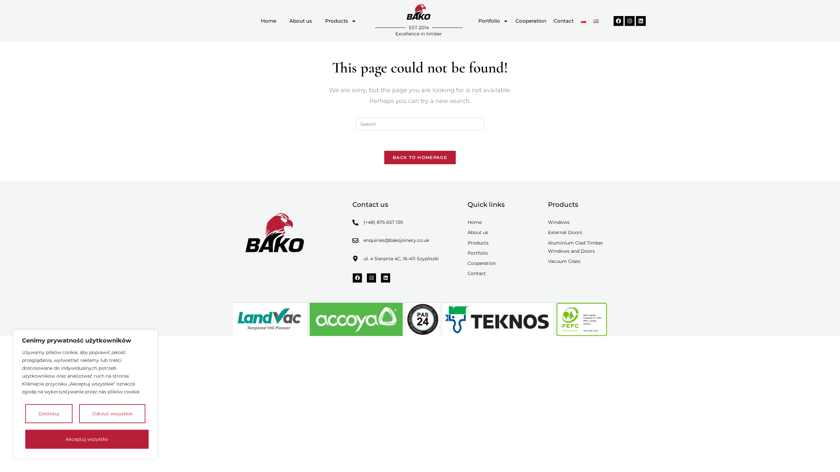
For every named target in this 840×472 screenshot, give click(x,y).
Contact (564, 21)
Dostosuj (48, 414)
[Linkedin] (641, 21)
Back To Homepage (420, 157)
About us (300, 21)
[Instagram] (629, 21)
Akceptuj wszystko (87, 439)
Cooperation (530, 21)
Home (268, 21)
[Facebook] (618, 21)
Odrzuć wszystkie (112, 414)
